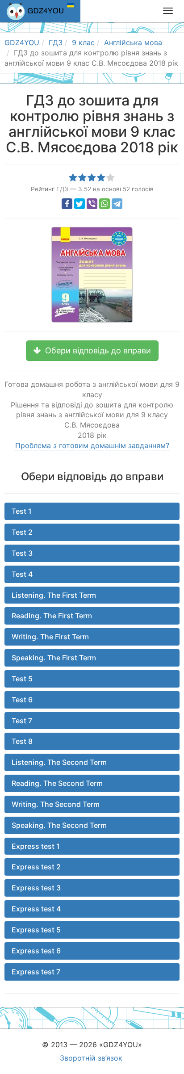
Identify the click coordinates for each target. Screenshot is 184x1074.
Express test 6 (36, 950)
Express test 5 (36, 929)
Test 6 (22, 699)
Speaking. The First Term (54, 657)
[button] (92, 350)
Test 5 (22, 678)
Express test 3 (36, 887)
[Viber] (92, 203)
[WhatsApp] (104, 203)
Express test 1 (36, 846)
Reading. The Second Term (57, 783)
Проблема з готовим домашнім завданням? (92, 445)
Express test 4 (36, 908)
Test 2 (22, 532)
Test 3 (22, 553)
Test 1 (22, 511)
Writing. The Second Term (56, 804)
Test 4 (22, 574)
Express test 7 (36, 971)
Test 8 (22, 741)
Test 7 (22, 720)
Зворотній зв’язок (91, 1057)
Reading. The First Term (52, 615)
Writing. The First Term (50, 636)
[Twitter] (79, 203)
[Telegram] (117, 203)
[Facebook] (67, 203)
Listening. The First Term (54, 595)
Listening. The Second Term (59, 762)
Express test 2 (36, 866)
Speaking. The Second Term (59, 825)
